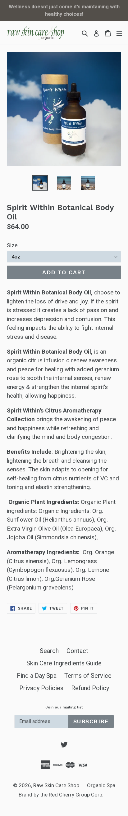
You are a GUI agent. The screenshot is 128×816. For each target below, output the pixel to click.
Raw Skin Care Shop (56, 785)
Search (49, 651)
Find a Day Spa (37, 675)
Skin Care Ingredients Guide (64, 663)
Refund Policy (90, 688)
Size (12, 245)
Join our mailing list (64, 707)
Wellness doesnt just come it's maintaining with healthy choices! (64, 10)
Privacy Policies (41, 688)
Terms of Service (88, 675)
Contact (77, 651)
